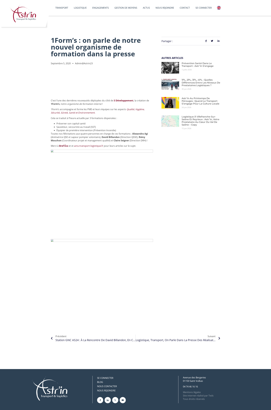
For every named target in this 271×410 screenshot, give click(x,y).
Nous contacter (107, 386)
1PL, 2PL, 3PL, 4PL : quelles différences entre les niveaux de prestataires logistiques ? (201, 82)
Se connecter (203, 7)
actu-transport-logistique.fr (88, 145)
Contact (185, 7)
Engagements (100, 7)
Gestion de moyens (125, 7)
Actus (146, 7)
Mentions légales (192, 392)
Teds (211, 395)
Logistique (80, 7)
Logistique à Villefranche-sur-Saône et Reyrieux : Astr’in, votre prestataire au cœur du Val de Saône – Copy (200, 120)
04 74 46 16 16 (190, 386)
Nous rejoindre (165, 7)
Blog (100, 382)
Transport (61, 7)
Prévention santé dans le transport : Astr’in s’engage (198, 64)
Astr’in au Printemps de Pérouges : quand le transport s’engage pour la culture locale (200, 101)
